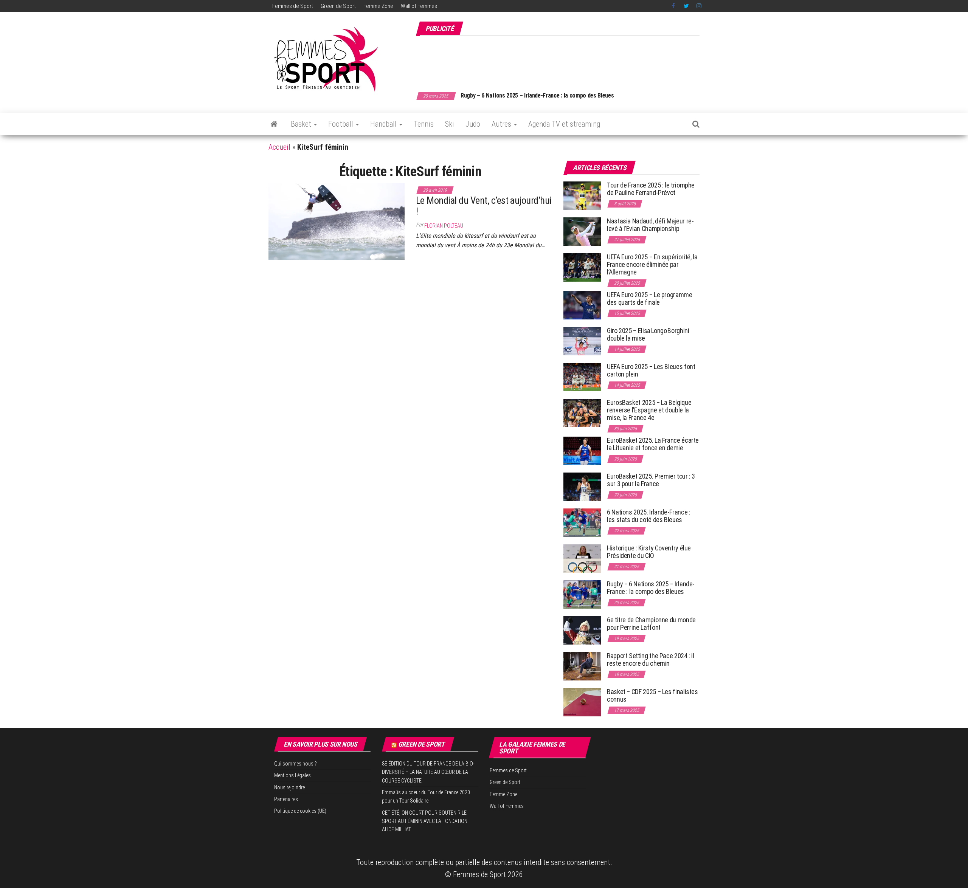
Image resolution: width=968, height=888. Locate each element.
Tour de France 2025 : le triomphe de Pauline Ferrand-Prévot (651, 189)
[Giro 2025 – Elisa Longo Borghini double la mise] (582, 340)
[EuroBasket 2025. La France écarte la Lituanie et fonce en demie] (582, 450)
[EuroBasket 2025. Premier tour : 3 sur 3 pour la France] (582, 486)
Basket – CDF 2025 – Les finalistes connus (652, 695)
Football (341, 124)
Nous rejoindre (289, 787)
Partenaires (286, 799)
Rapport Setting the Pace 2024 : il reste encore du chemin (650, 659)
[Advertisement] (562, 60)
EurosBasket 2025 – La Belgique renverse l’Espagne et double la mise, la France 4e (649, 410)
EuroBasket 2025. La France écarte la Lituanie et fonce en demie (653, 444)
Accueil (279, 147)
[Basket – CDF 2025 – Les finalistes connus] (582, 701)
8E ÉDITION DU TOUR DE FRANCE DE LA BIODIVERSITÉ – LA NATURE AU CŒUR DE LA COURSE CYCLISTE (428, 772)
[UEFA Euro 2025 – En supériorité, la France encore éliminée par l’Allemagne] (582, 267)
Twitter (686, 6)
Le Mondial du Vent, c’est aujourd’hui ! (484, 206)
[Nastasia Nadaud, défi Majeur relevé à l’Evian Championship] (582, 231)
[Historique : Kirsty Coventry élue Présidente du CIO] (582, 558)
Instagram (699, 6)
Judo (472, 124)
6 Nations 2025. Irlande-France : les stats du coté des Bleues (648, 516)
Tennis (424, 124)
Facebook (674, 6)
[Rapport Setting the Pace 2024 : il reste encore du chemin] (582, 665)
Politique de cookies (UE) (300, 811)
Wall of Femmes (419, 6)
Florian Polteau (443, 226)
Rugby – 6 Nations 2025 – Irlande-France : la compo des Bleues (537, 95)
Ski (449, 124)
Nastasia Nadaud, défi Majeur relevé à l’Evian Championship (650, 224)
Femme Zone (378, 6)
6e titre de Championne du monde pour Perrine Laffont (651, 623)
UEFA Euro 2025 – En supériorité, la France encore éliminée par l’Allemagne (652, 264)
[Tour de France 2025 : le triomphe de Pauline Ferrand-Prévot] (582, 195)
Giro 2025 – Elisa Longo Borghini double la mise (648, 334)
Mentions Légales (292, 775)
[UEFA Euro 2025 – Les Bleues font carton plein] (582, 376)
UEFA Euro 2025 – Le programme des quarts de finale (649, 298)
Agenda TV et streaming (564, 124)
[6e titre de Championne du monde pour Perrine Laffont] (582, 630)
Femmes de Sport (292, 6)
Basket (302, 124)
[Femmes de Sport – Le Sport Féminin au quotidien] (274, 124)
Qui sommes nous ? (295, 764)
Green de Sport (338, 6)
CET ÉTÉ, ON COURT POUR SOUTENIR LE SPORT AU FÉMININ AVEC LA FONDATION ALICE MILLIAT (424, 821)
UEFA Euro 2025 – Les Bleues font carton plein (651, 370)
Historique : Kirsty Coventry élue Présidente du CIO (649, 551)
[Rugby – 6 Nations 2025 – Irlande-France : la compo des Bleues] (582, 594)
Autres (502, 124)
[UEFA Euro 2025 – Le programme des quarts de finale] (582, 304)
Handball (384, 124)
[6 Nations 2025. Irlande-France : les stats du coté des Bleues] (582, 522)
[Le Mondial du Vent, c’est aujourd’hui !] (336, 220)
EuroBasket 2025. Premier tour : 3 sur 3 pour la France (651, 480)
